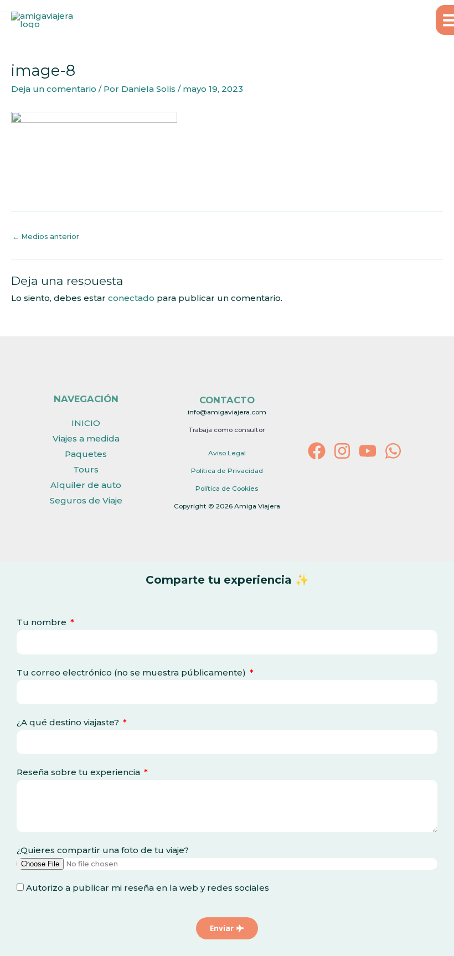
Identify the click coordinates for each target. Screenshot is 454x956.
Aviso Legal (227, 453)
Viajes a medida (86, 438)
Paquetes (86, 454)
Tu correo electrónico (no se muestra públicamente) (132, 672)
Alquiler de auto (85, 485)
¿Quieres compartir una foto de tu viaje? (103, 850)
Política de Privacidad (227, 471)
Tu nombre (43, 622)
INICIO (85, 423)
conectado (131, 298)
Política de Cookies (226, 488)
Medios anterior (45, 236)
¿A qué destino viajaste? (69, 722)
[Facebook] (316, 451)
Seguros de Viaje (86, 500)
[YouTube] (367, 451)
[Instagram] (342, 451)
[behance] (393, 451)
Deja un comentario (53, 89)
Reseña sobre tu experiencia (79, 772)
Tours (86, 469)
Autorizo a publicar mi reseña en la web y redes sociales (147, 887)
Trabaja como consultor (227, 430)
